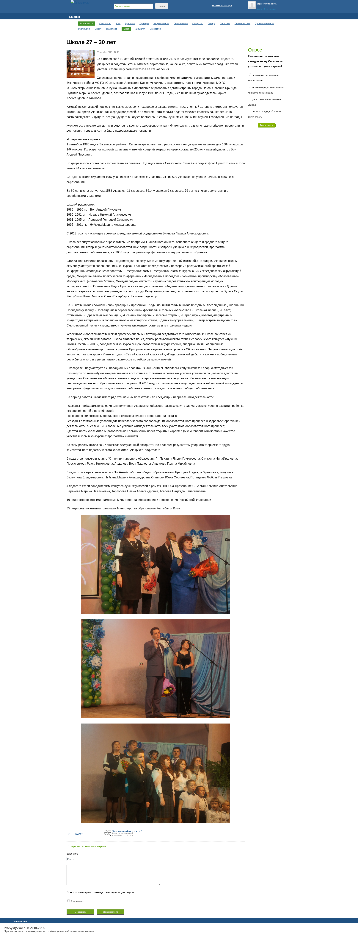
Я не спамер (77, 901)
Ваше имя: (72, 854)
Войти (259, 9)
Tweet (78, 834)
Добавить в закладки (221, 5)
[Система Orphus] (124, 837)
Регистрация (270, 9)
